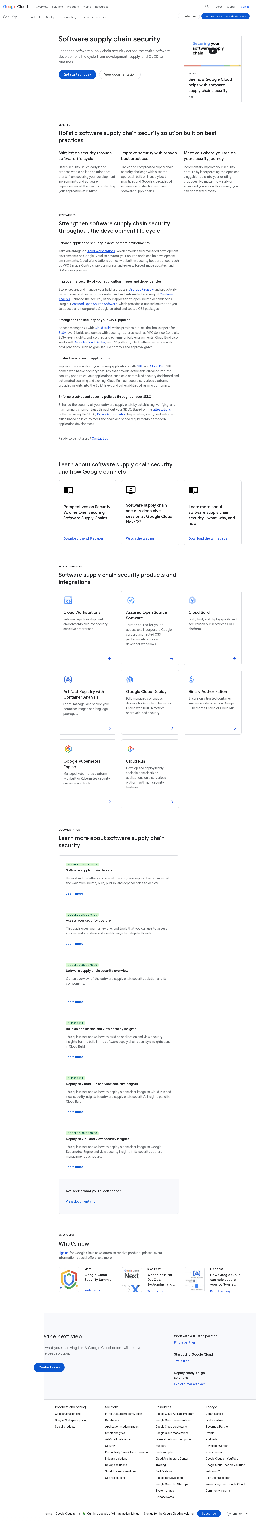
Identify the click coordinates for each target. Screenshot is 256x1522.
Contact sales (214, 1413)
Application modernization (122, 1426)
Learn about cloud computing (174, 1439)
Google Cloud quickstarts (171, 1426)
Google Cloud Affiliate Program (175, 1413)
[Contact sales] (49, 1367)
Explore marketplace (190, 1384)
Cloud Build (103, 328)
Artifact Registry (141, 290)
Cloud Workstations (101, 251)
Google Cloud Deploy (90, 342)
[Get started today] (77, 74)
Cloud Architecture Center (172, 1458)
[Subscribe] (209, 1513)
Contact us (100, 439)
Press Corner (214, 1452)
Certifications (164, 1471)
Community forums (218, 1490)
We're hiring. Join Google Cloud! (225, 1484)
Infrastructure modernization (123, 1413)
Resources (101, 6)
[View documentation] (119, 74)
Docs (219, 6)
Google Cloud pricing (68, 1413)
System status (165, 1490)
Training (161, 1465)
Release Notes (165, 1497)
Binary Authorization (111, 414)
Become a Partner (217, 1426)
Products (73, 6)
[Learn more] (74, 893)
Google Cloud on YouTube (222, 1458)
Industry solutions (116, 1458)
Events (210, 1433)
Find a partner (185, 1343)
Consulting (69, 17)
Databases (112, 1420)
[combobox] (237, 1513)
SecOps (51, 17)
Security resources (94, 17)
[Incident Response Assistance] (225, 16)
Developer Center (217, 1445)
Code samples (165, 1452)
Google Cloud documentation (174, 1420)
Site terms (45, 1513)
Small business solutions (120, 1471)
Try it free (182, 1361)
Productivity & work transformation (127, 1452)
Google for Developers (170, 1477)
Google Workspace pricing (71, 1420)
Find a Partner (214, 1420)
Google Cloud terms (68, 1513)
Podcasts (212, 1439)
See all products (65, 1426)
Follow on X (213, 1471)
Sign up (64, 1253)
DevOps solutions (116, 1465)
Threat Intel (33, 17)
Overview (42, 6)
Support (231, 6)
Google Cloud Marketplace (172, 1433)
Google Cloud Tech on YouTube (225, 1465)
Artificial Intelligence (118, 1439)
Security (110, 1445)
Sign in (244, 6)
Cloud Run (157, 366)
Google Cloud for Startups (172, 1484)
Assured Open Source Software (94, 304)
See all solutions (115, 1477)
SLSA (62, 333)
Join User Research (218, 1477)
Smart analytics (115, 1433)
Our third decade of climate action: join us (113, 1513)
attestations (162, 410)
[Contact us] (189, 16)
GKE (140, 366)
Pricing (87, 6)
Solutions (57, 6)
